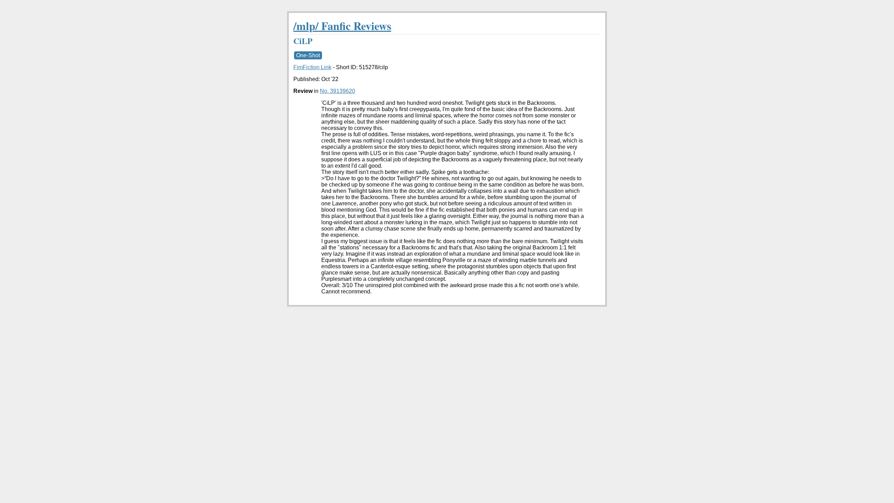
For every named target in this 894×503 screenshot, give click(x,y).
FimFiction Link (312, 67)
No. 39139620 (337, 91)
